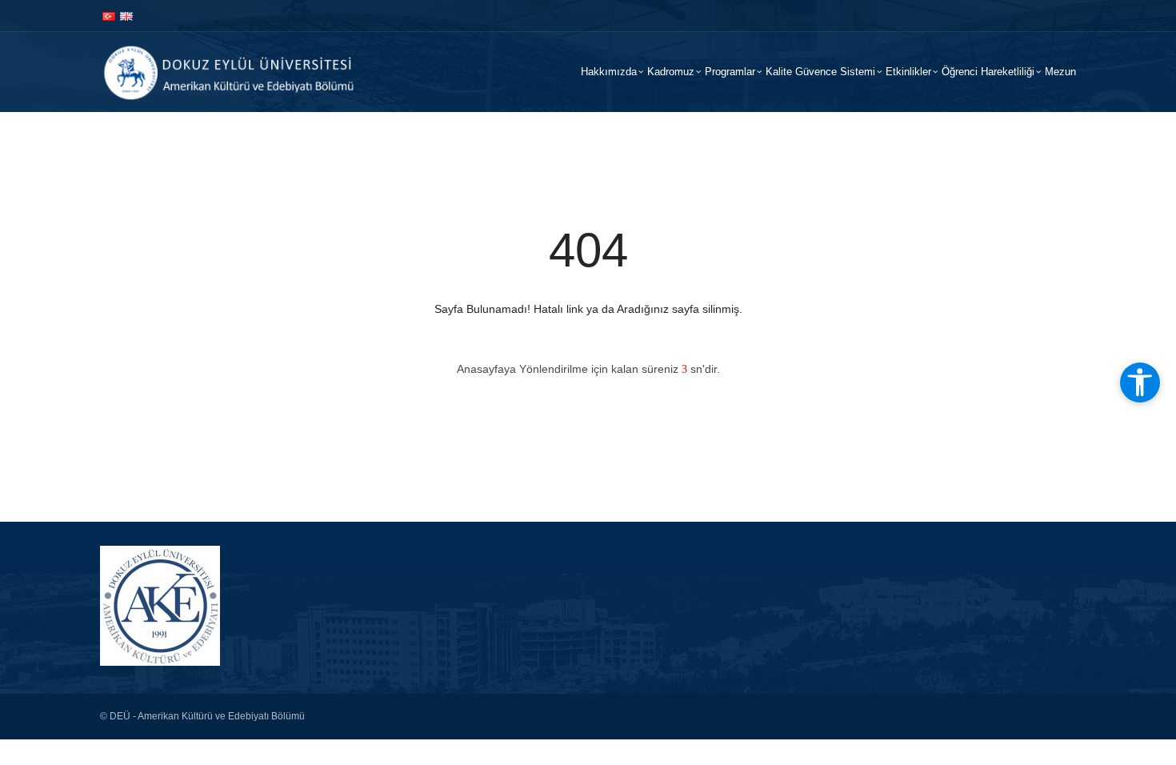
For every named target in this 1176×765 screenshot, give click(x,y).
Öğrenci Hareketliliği (988, 72)
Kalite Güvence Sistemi (820, 72)
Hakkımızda (609, 72)
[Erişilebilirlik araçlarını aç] (1140, 382)
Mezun (1060, 72)
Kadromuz (670, 72)
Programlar (730, 72)
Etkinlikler (908, 72)
